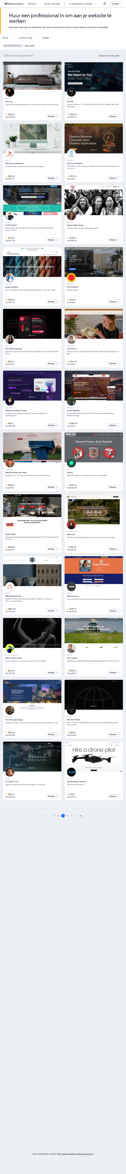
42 (81, 816)
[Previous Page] (41, 816)
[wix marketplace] (13, 3)
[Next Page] (85, 816)
